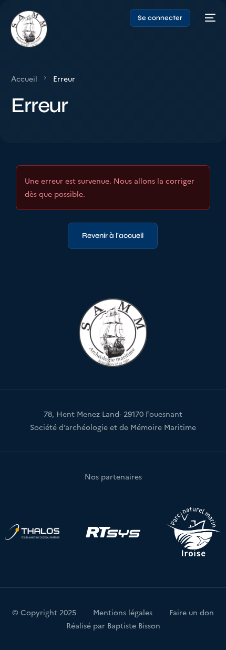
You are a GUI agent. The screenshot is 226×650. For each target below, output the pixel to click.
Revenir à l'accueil (112, 235)
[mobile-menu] (208, 18)
